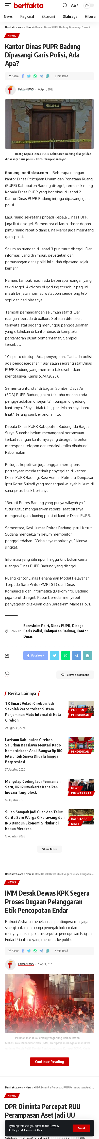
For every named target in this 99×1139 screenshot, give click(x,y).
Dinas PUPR (60, 625)
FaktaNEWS (26, 89)
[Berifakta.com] (28, 5)
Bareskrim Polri (36, 625)
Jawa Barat (80, 818)
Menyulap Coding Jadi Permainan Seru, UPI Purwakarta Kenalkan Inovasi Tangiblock (32, 787)
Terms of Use (33, 1130)
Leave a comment (78, 674)
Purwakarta (81, 793)
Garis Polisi (32, 631)
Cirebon (77, 710)
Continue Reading (49, 1061)
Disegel (78, 625)
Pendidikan (80, 715)
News (12, 35)
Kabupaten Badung (59, 631)
